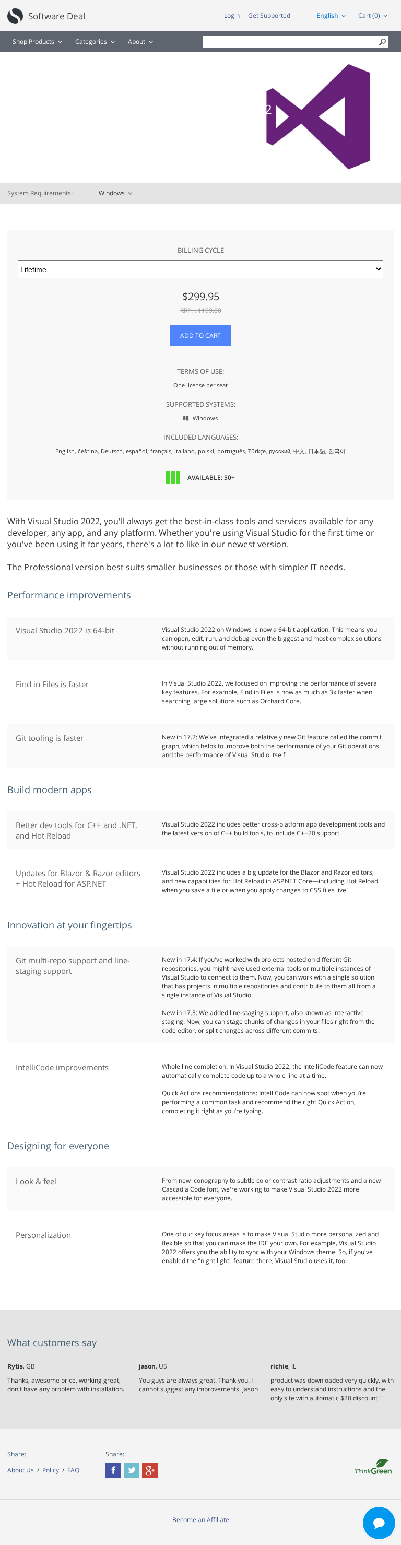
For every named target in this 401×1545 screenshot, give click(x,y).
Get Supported (269, 15)
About (136, 41)
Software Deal (56, 16)
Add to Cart (200, 335)
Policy (50, 1470)
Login (232, 15)
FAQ (73, 1470)
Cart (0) (369, 15)
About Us (20, 1470)
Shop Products (33, 41)
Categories (91, 41)
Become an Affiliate (200, 1519)
